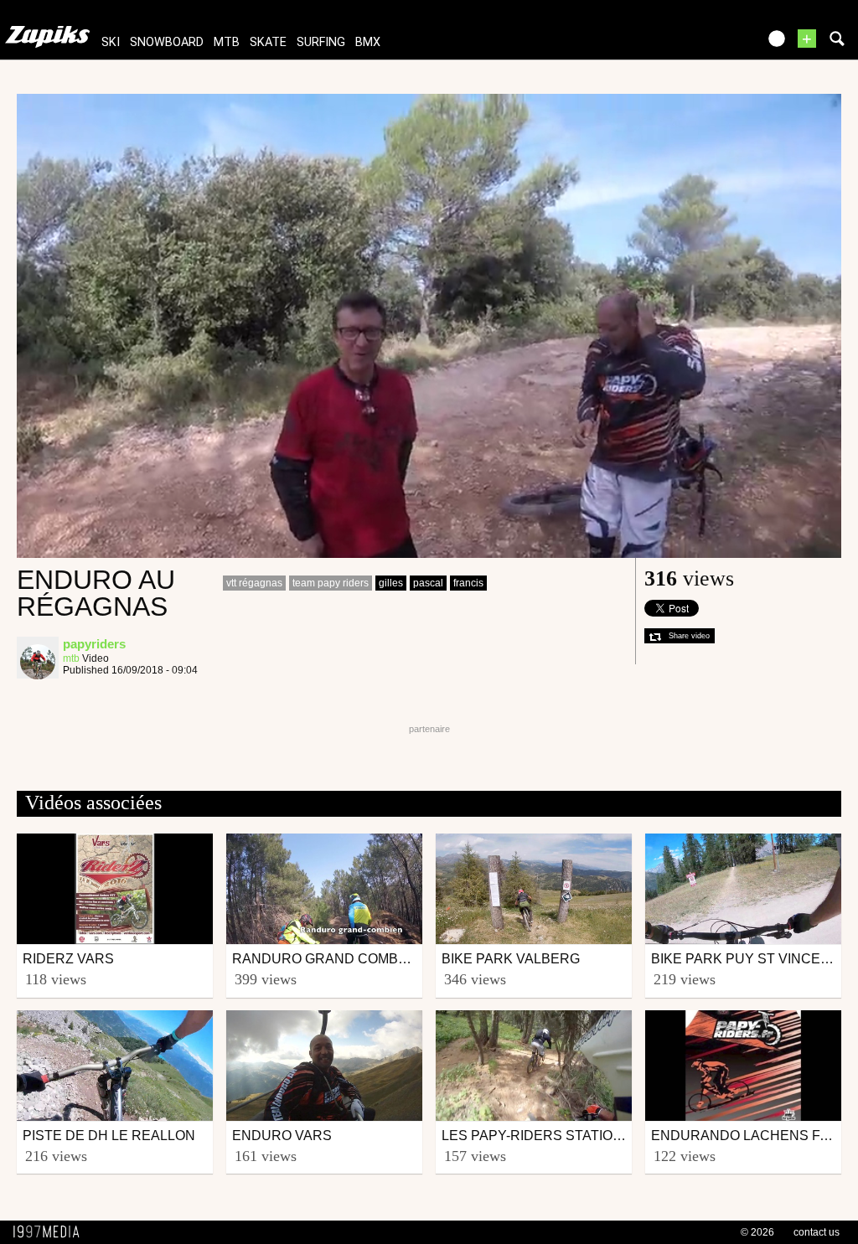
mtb (227, 42)
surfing (321, 42)
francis (468, 583)
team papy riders (330, 583)
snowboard (167, 42)
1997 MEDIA (51, 1232)
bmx (367, 42)
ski (110, 42)
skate (268, 42)
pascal (428, 583)
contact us (816, 1232)
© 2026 (757, 1232)
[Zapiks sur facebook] (709, 44)
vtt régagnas (254, 583)
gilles (391, 583)
